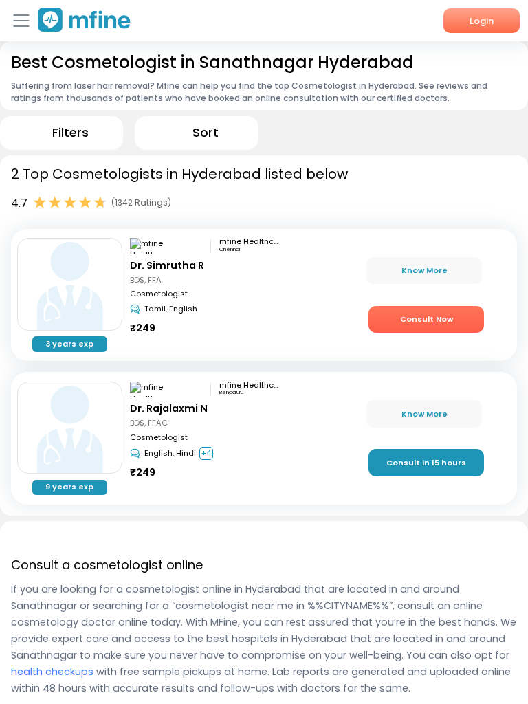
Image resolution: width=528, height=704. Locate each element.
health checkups (52, 672)
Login (482, 21)
